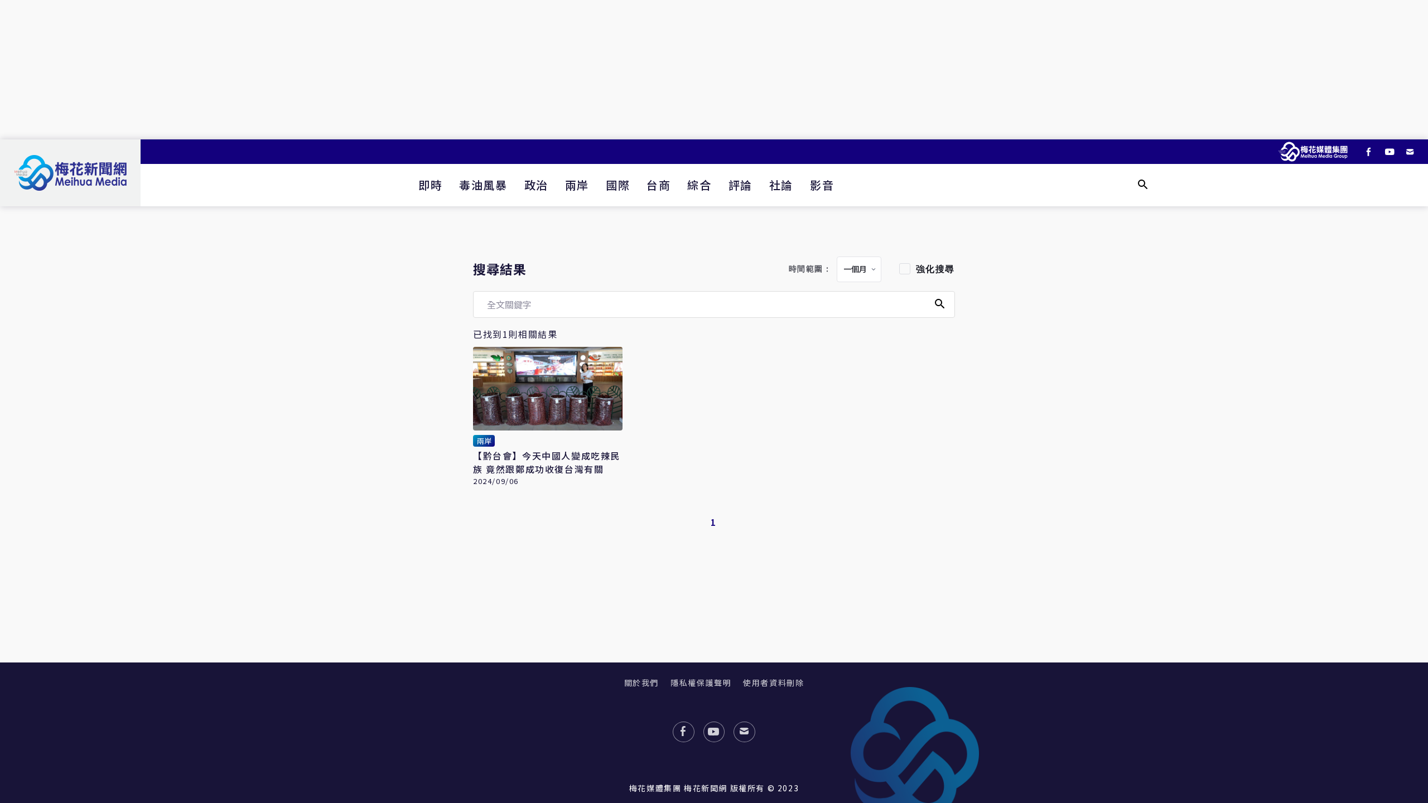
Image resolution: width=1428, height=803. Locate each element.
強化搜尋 (935, 269)
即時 (430, 185)
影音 (822, 185)
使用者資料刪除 (773, 682)
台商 (658, 185)
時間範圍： (810, 269)
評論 (740, 185)
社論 (781, 185)
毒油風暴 (483, 185)
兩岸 (577, 185)
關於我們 (641, 682)
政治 (536, 185)
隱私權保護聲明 (700, 682)
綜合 (699, 185)
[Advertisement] (714, 69)
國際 (618, 185)
